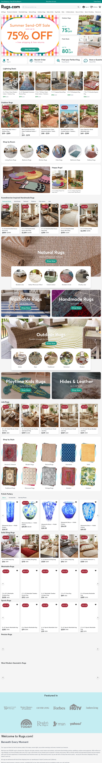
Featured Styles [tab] (6, 201)
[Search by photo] (23, 7)
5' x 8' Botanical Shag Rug (48, 559)
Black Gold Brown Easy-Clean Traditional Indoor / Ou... (29, 131)
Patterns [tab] (33, 201)
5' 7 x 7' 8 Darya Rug (86, 228)
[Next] (97, 120)
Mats (63, 12)
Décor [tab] (4, 497)
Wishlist (95, 7)
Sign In (87, 7)
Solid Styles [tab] (17, 201)
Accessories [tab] (12, 497)
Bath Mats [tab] (24, 740)
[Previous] (2, 120)
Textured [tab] (25, 201)
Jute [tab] (49, 201)
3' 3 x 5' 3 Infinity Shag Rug (29, 559)
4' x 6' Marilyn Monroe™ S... (88, 559)
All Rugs (3, 12)
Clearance (98, 12)
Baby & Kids (50, 12)
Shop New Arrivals (51, 1)
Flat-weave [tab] (42, 201)
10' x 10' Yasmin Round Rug (29, 730)
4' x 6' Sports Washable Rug (29, 627)
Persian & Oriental (12, 12)
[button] (97, 84)
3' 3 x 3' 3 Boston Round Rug (69, 730)
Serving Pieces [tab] (22, 497)
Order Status (97, 1)
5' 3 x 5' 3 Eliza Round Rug (88, 730)
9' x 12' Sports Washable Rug (10, 627)
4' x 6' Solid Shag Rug (8, 559)
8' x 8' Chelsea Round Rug (9, 730)
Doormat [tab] (15, 740)
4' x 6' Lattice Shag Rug (67, 559)
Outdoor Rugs (41, 12)
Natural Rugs (32, 12)
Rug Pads (57, 12)
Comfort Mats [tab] (6, 740)
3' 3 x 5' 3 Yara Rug (66, 593)
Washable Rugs (23, 12)
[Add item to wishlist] (17, 106)
